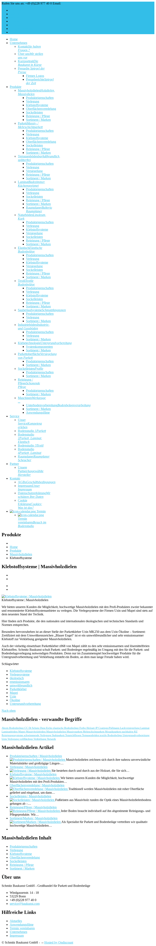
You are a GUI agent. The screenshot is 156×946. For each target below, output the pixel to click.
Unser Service (30, 423)
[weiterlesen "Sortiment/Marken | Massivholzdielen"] (35, 822)
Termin (41, 511)
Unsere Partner (30, 471)
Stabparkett (58, 735)
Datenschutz (18, 32)
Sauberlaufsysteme (42, 310)
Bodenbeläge (16, 728)
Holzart (91, 728)
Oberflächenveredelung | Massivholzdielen (37, 785)
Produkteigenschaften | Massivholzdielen (36, 756)
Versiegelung (34, 171)
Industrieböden (33, 326)
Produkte (15, 86)
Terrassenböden (91, 735)
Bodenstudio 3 (30, 445)
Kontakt (15, 21)
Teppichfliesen (73, 735)
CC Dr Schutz (32, 728)
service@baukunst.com (77, 3)
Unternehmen (18, 43)
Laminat (31, 183)
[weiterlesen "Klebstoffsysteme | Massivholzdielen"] (35, 778)
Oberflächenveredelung (41, 108)
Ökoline (15, 700)
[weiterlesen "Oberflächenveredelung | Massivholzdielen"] (39, 789)
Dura (43, 728)
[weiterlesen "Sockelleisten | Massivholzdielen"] (32, 800)
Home (14, 39)
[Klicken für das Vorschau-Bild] (27, 596)
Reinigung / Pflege (38, 116)
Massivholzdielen (56, 731)
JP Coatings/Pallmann (107, 728)
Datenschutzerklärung (34, 494)
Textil (26, 282)
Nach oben (9, 710)
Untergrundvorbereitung (25, 703)
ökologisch (17, 678)
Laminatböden (10, 731)
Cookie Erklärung (21, 28)
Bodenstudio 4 (29, 450)
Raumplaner (39, 209)
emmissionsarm (19, 681)
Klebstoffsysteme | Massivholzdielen (33, 774)
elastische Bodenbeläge (66, 728)
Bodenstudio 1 (32, 431)
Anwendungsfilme (38, 412)
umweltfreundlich (21, 685)
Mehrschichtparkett (94, 731)
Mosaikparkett (113, 731)
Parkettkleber (18, 689)
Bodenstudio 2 (30, 438)
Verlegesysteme (20, 674)
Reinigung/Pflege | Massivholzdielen (33, 807)
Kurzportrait (30, 62)
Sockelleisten (34, 112)
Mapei (14, 692)
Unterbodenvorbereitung (58, 405)
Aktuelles (16, 921)
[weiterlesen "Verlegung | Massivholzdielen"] (31, 770)
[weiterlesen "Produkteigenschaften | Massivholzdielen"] (38, 759)
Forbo (83, 728)
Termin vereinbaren (32, 522)
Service (14, 17)
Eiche (49, 728)
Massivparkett (75, 731)
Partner (14, 463)
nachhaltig (128, 731)
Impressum (17, 25)
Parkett (30, 125)
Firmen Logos (35, 75)
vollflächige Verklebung (33, 739)
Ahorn (5, 728)
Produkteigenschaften (40, 97)
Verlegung (32, 101)
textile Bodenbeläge (111, 735)
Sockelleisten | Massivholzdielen (30, 796)
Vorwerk (51, 739)
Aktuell (14, 14)
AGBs (36, 482)
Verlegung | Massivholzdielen (29, 767)
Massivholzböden (36, 731)
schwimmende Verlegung (38, 735)
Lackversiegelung (130, 728)
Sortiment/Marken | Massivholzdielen (33, 818)
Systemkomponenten (39, 346)
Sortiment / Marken (38, 119)
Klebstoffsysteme (37, 105)
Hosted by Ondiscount (58, 942)
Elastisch (30, 249)
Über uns (16, 10)
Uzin (13, 696)
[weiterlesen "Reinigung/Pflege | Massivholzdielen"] (35, 811)
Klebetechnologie (45, 343)
